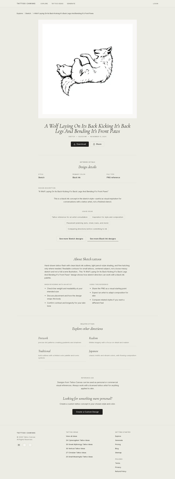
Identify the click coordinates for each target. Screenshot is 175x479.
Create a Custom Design (87, 412)
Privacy (118, 467)
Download (81, 144)
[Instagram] (24, 445)
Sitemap (118, 453)
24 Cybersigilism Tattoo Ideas (78, 440)
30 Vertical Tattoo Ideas (75, 448)
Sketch (28, 13)
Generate (71, 3)
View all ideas (71, 436)
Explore (44, 3)
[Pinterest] (30, 445)
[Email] (19, 445)
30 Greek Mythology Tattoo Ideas (79, 444)
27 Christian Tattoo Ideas (76, 453)
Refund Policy (120, 471)
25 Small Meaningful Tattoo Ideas (79, 457)
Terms (117, 463)
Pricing (118, 444)
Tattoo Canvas (26, 3)
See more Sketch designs (71, 239)
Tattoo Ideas (57, 3)
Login (155, 3)
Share (99, 144)
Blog (117, 448)
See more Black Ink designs (103, 239)
